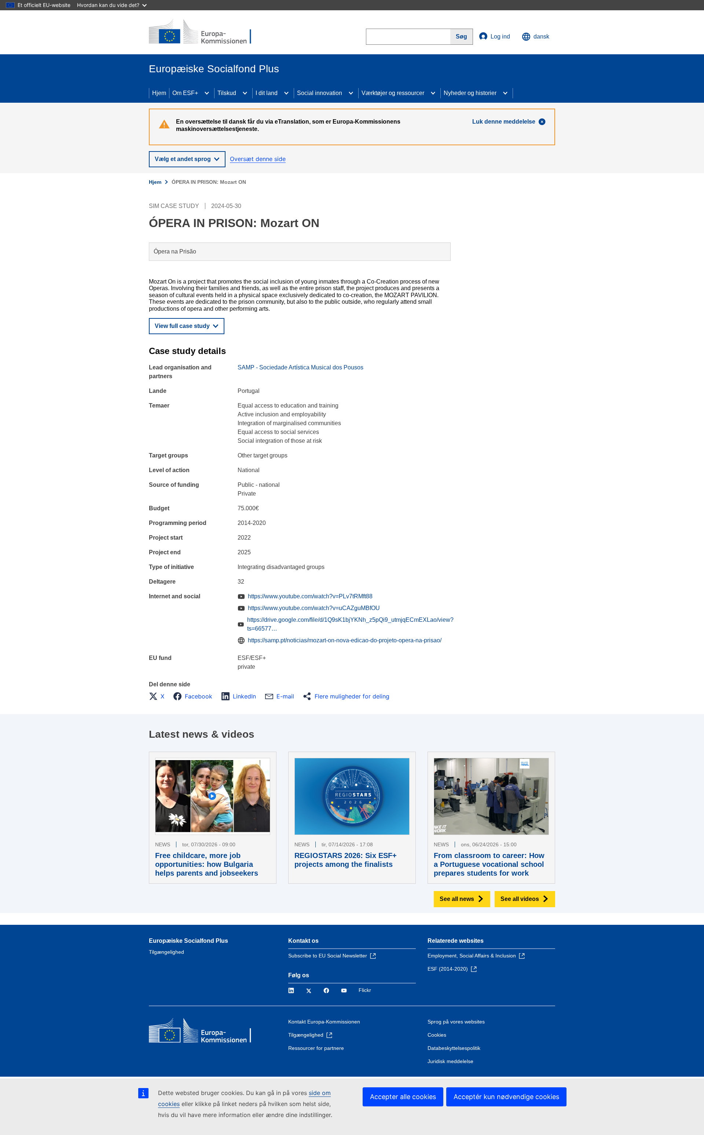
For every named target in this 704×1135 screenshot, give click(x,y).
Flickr (365, 990)
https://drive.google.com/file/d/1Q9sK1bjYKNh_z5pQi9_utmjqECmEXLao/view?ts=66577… (350, 624)
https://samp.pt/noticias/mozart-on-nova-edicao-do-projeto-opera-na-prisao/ (344, 640)
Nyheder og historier (470, 93)
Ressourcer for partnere (316, 1048)
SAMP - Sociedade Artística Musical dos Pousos (300, 367)
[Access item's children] (206, 93)
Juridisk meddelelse (450, 1061)
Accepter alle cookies (403, 1097)
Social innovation (319, 93)
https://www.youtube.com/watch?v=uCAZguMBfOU (314, 608)
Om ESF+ (185, 93)
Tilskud (226, 93)
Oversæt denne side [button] (258, 159)
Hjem (159, 93)
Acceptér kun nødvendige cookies (506, 1097)
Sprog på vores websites (456, 1022)
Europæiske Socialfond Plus (188, 941)
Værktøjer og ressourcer (393, 93)
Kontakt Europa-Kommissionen (324, 1022)
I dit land (267, 93)
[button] (159, 696)
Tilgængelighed (166, 952)
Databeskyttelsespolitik (454, 1048)
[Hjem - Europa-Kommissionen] (202, 32)
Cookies (437, 1035)
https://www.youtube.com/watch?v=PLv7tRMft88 (310, 596)
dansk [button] (541, 36)
